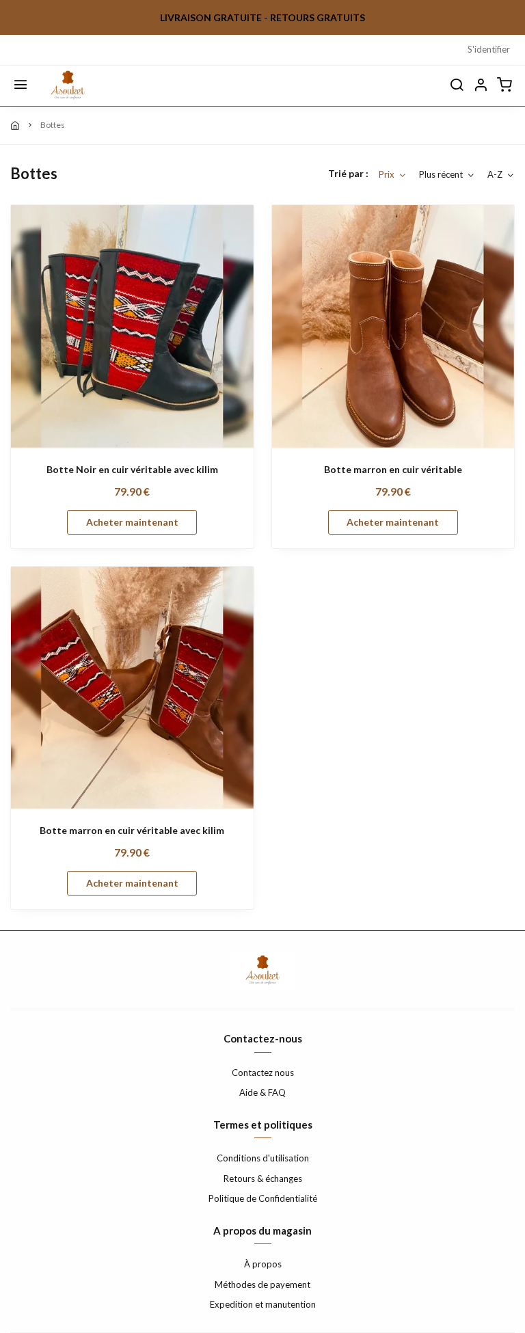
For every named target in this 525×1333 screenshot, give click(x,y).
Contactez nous (263, 1072)
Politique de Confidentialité (262, 1198)
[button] (480, 85)
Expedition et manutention (263, 1304)
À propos (263, 1263)
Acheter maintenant (132, 522)
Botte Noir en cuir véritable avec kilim (132, 469)
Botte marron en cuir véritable (393, 469)
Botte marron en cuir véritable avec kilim (132, 830)
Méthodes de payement (262, 1284)
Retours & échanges (263, 1178)
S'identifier (489, 49)
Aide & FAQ (262, 1092)
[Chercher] (456, 85)
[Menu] (20, 85)
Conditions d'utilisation (263, 1158)
